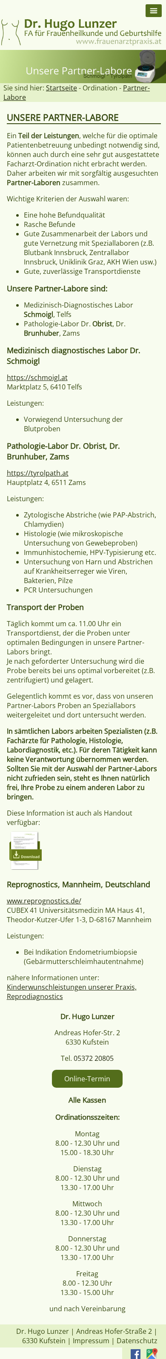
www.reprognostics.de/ (44, 901)
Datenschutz (137, 1340)
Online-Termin (87, 1078)
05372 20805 (94, 1058)
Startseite (61, 88)
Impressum (91, 1340)
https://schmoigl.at (37, 377)
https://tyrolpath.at (38, 473)
